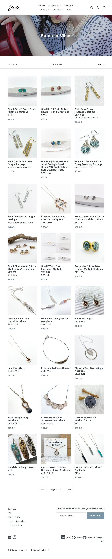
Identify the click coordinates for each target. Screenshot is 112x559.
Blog (69, 9)
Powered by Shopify (40, 550)
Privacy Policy (15, 525)
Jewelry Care (14, 517)
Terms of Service (16, 521)
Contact (57, 9)
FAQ (10, 513)
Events (68, 5)
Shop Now (54, 5)
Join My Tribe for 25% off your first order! (80, 508)
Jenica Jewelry (21, 550)
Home (42, 5)
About (44, 9)
